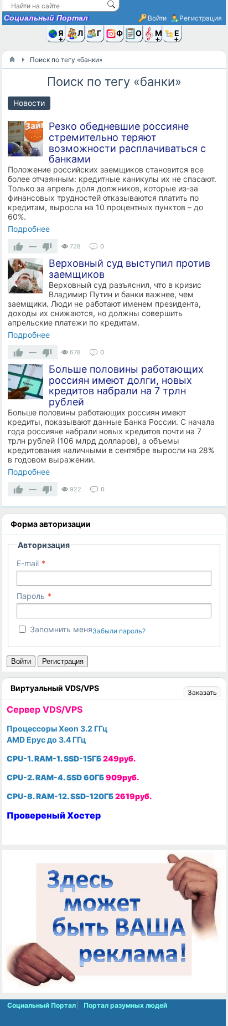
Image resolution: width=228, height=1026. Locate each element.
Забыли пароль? (119, 631)
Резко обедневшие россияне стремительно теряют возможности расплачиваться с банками (127, 142)
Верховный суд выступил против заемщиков (129, 268)
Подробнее (29, 228)
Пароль (31, 596)
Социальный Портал (46, 17)
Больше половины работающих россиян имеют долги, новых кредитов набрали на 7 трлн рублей (126, 385)
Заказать (202, 692)
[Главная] (12, 59)
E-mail (28, 563)
